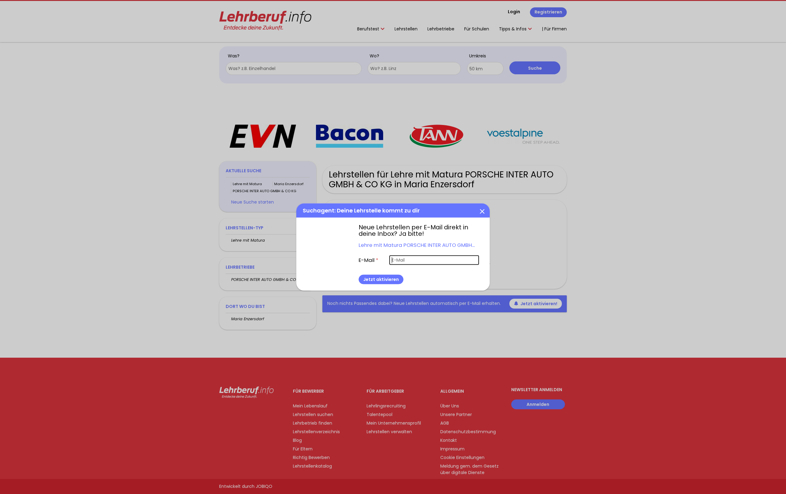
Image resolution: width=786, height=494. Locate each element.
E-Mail (368, 259)
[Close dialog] (482, 211)
